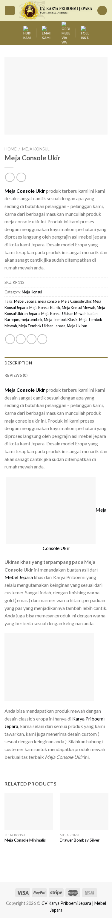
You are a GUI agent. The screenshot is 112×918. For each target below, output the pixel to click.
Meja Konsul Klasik (44, 307)
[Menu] (10, 11)
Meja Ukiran (77, 325)
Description (18, 363)
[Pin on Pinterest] (42, 339)
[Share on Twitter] (31, 339)
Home (10, 149)
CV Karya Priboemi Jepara (66, 903)
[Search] (102, 11)
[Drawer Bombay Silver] (84, 811)
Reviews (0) (15, 375)
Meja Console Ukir (76, 301)
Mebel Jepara (25, 301)
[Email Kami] (46, 32)
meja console (49, 301)
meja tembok (31, 319)
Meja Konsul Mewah (78, 307)
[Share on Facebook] (21, 339)
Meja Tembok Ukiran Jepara (42, 325)
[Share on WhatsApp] (10, 339)
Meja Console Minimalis (25, 840)
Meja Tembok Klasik (61, 319)
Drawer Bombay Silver (79, 840)
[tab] (56, 363)
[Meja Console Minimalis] (28, 811)
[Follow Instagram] (85, 32)
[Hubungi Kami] (27, 32)
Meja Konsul (36, 149)
